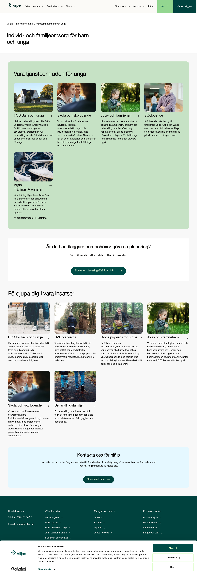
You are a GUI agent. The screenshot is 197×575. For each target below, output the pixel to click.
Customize (171, 557)
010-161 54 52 (24, 517)
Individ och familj (24, 24)
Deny (173, 567)
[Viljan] (14, 6)
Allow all (173, 548)
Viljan (10, 24)
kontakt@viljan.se (25, 524)
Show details (44, 569)
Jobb (150, 6)
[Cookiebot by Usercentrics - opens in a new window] (18, 569)
